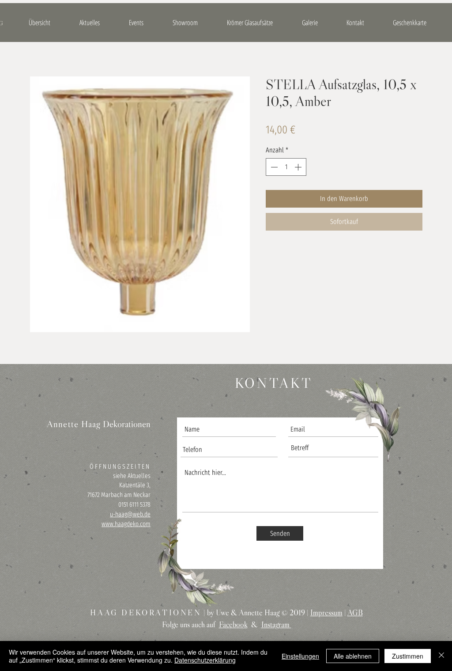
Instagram (276, 624)
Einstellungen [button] (300, 656)
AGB (355, 613)
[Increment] (299, 167)
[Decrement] (273, 167)
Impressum (326, 613)
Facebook (233, 624)
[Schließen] (441, 656)
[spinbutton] (286, 167)
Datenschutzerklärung (205, 660)
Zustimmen (407, 656)
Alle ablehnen (353, 656)
